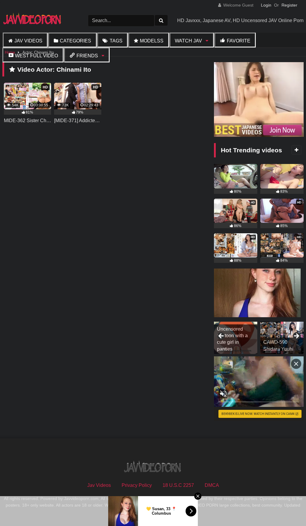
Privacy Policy (137, 485)
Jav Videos (28, 40)
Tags (116, 40)
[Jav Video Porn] (36, 20)
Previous (221, 336)
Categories (75, 40)
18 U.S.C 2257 (178, 485)
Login (266, 5)
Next (296, 336)
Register (289, 5)
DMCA (212, 485)
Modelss (151, 40)
